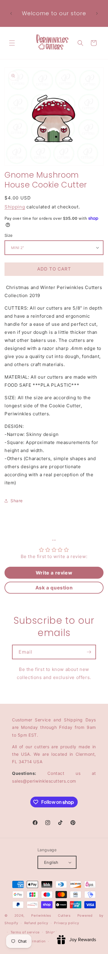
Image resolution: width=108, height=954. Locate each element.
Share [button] (16, 500)
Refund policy (36, 923)
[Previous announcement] (11, 13)
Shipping (14, 207)
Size (8, 235)
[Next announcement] (97, 13)
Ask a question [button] (54, 588)
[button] (12, 43)
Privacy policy (66, 923)
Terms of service (25, 932)
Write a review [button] (54, 573)
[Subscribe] (88, 652)
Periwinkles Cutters (51, 915)
